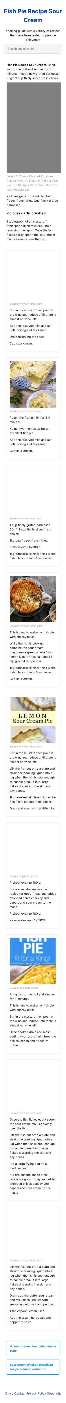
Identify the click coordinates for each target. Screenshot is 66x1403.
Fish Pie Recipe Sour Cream (33, 16)
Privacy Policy (36, 1393)
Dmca (9, 1393)
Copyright (54, 1393)
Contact (19, 1393)
